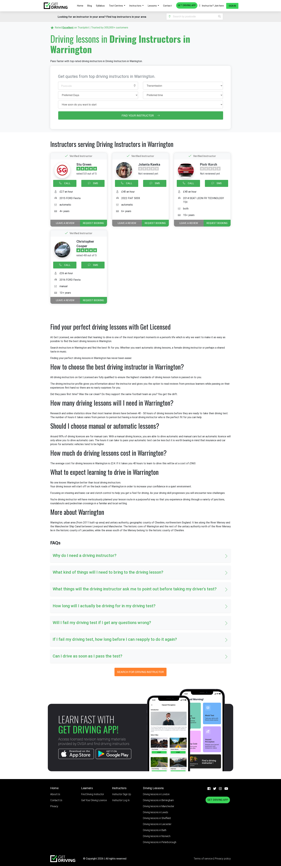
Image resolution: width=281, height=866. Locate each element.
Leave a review (65, 223)
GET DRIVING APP (187, 5)
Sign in (232, 6)
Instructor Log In (121, 800)
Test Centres (116, 5)
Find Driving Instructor (92, 794)
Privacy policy (223, 858)
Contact (167, 5)
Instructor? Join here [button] (213, 5)
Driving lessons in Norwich (156, 836)
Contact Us (56, 800)
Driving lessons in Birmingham (158, 800)
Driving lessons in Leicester (157, 824)
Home (80, 5)
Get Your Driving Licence (94, 800)
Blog (89, 5)
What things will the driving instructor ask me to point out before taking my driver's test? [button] (135, 589)
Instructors (135, 5)
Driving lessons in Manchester (158, 806)
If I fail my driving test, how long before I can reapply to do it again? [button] (115, 639)
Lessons (152, 5)
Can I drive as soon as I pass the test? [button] (87, 656)
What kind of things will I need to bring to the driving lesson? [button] (108, 572)
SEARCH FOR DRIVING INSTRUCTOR (140, 672)
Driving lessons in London (156, 794)
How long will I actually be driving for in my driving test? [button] (104, 606)
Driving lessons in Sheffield (157, 818)
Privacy (54, 806)
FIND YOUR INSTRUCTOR (138, 115)
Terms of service (203, 858)
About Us (55, 794)
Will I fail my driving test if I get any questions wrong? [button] (102, 622)
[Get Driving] (55, 6)
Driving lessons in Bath (154, 830)
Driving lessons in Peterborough (159, 842)
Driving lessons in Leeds (155, 812)
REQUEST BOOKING (93, 223)
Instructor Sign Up (121, 794)
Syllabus (100, 5)
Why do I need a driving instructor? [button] (84, 555)
